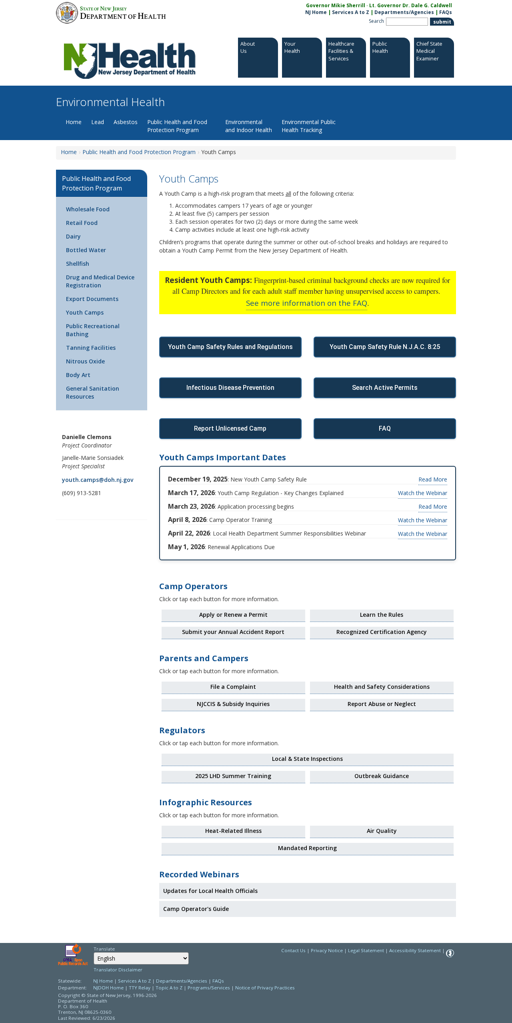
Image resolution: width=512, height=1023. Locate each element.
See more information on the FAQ (306, 303)
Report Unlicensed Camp (230, 428)
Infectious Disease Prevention (230, 387)
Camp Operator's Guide (196, 909)
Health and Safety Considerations (382, 686)
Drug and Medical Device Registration (100, 281)
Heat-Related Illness (233, 830)
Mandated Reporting (307, 848)
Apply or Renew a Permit (233, 614)
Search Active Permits (385, 387)
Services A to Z (350, 12)
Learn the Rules (381, 614)
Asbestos (126, 122)
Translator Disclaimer (118, 970)
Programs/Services (209, 988)
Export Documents (92, 299)
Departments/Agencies (404, 12)
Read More (432, 479)
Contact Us (293, 950)
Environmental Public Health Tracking (309, 126)
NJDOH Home (108, 988)
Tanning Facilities (91, 347)
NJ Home (316, 12)
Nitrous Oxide (85, 361)
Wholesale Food (88, 209)
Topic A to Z (169, 988)
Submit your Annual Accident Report (233, 632)
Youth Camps (85, 312)
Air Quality (382, 830)
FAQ (385, 428)
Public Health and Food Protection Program (177, 126)
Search (376, 21)
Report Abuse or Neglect (382, 704)
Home (74, 122)
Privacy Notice (327, 950)
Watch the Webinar (422, 493)
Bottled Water (86, 250)
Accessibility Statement (415, 950)
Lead (97, 122)
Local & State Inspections (307, 758)
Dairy (73, 236)
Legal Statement (366, 950)
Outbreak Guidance (381, 776)
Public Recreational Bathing (93, 330)
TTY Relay (140, 988)
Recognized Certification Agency (381, 632)
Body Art (78, 375)
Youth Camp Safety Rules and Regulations (230, 347)
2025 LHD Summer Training (233, 776)
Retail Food (82, 223)
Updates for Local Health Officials (210, 891)
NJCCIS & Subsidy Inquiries (233, 704)
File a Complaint (233, 686)
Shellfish (77, 263)
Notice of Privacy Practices (265, 988)
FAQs (445, 12)
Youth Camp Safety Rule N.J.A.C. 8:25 (385, 347)
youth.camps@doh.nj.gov (97, 479)
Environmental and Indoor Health (248, 126)
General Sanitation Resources (92, 392)
